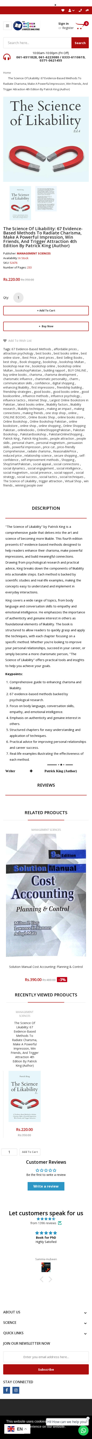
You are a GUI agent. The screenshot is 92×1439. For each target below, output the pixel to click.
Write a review (46, 1186)
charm (73, 379)
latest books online (31, 404)
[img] (46, 1219)
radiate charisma (38, 451)
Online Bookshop (15, 421)
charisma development (60, 375)
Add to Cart (47, 310)
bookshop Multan (71, 362)
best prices (46, 358)
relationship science (38, 455)
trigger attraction (50, 481)
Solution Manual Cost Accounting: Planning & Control (46, 967)
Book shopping (29, 362)
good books (42, 392)
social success (27, 477)
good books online (66, 392)
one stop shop (56, 413)
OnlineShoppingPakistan (53, 430)
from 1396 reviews (43, 1223)
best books (43, 353)
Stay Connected (18, 1382)
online (72, 413)
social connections (66, 464)
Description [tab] (46, 508)
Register (68, 28)
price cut (49, 447)
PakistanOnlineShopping (65, 434)
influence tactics (14, 400)
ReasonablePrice (64, 451)
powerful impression (26, 447)
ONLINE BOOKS (14, 417)
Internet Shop (37, 400)
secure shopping (65, 455)
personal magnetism (50, 443)
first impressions (42, 387)
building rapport (54, 370)
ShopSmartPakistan (16, 464)
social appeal (42, 464)
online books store (70, 417)
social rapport (63, 473)
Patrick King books (35, 438)
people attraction (62, 438)
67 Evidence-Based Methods (31, 349)
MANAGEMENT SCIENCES (34, 253)
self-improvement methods (40, 460)
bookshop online (43, 366)
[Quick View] (62, 908)
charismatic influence (17, 379)
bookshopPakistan (28, 370)
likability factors (57, 404)
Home (7, 73)
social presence (41, 473)
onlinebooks (26, 430)
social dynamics (14, 468)
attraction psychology (18, 353)
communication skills (17, 383)
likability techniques (31, 409)
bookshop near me (16, 366)
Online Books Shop (41, 417)
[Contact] (80, 10)
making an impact (59, 409)
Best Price (29, 358)
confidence (42, 383)
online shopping (50, 426)
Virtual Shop (73, 481)
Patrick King (11, 438)
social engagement (41, 468)
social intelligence (68, 468)
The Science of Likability (19, 481)
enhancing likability (16, 387)
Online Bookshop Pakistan (48, 421)
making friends (33, 413)
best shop (10, 362)
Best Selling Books (69, 358)
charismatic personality (51, 379)
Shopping (67, 460)
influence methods (35, 396)
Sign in (63, 24)
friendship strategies (17, 392)
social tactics (48, 477)
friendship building (69, 387)
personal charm (23, 443)
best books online (66, 353)
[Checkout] (87, 10)
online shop (28, 426)
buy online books (15, 375)
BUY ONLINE (77, 370)
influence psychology (65, 396)
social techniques (71, 477)
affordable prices (65, 349)
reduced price (12, 455)
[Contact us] (83, 1430)
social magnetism (15, 473)
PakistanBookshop (33, 434)
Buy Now (47, 326)
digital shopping (63, 383)
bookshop (50, 362)
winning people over (29, 485)
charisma (35, 375)
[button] (43, 1279)
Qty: (6, 298)
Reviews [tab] (46, 785)
